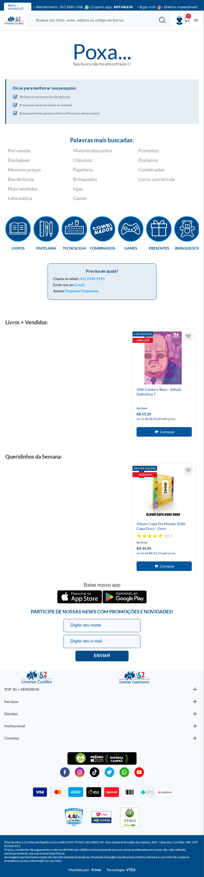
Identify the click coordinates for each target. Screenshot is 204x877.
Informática (20, 198)
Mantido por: (85, 869)
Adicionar (164, 432)
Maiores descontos (92, 150)
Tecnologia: (121, 869)
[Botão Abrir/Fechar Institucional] (195, 689)
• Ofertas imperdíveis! (180, 7)
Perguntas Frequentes (82, 291)
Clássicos (82, 160)
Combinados (151, 169)
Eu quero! (102, 656)
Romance (148, 160)
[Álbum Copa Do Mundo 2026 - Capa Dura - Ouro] (163, 493)
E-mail (80, 285)
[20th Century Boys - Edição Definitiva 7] (163, 358)
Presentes (148, 150)
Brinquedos (85, 179)
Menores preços (24, 169)
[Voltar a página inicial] (14, 19)
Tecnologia (74, 248)
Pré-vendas (19, 150)
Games (130, 248)
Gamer (80, 198)
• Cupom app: (111, 7)
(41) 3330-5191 (92, 279)
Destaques (19, 160)
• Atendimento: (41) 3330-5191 (58, 7)
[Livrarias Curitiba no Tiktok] (94, 771)
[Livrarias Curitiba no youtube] (139, 771)
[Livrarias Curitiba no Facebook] (65, 771)
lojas (78, 189)
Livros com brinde (156, 179)
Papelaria (83, 169)
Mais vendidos (23, 189)
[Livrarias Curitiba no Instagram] (79, 771)
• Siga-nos (146, 7)
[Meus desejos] (188, 336)
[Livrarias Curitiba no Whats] (124, 771)
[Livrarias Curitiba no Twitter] (109, 771)
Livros (18, 248)
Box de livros (21, 179)
